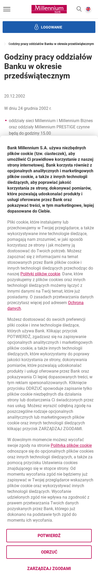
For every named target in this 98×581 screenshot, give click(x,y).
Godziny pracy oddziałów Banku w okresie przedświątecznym (51, 44)
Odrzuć (49, 552)
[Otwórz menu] (7, 9)
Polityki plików (40, 273)
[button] (79, 9)
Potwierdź (49, 535)
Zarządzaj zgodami (59, 570)
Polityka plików (71, 445)
